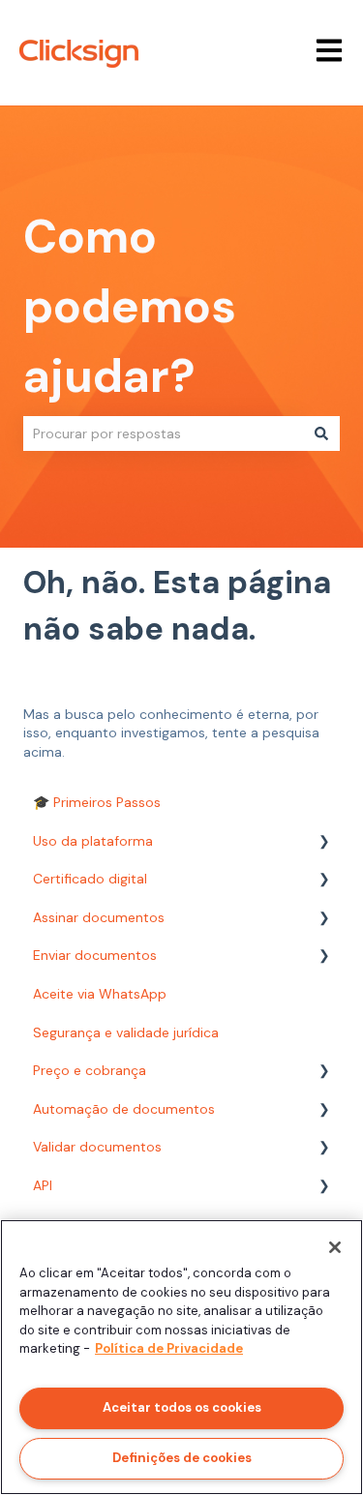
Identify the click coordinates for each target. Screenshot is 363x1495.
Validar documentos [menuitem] (97, 1146)
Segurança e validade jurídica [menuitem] (126, 1032)
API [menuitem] (42, 1185)
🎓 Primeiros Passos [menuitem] (97, 802)
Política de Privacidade (169, 1348)
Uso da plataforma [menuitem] (93, 841)
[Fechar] (335, 1247)
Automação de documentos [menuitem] (124, 1109)
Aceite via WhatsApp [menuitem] (99, 993)
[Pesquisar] (321, 433)
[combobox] (163, 433)
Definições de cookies (182, 1458)
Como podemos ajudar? (129, 306)
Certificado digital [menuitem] (90, 878)
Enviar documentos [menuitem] (95, 955)
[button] (324, 844)
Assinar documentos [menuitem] (99, 917)
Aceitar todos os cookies (182, 1407)
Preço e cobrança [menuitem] (89, 1070)
